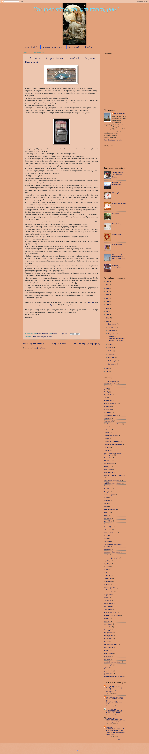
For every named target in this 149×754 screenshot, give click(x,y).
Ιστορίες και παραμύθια (53, 47)
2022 (107, 295)
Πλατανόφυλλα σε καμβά (113, 444)
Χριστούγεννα (109, 464)
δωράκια (107, 512)
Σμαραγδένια (111, 709)
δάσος (106, 506)
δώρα (106, 515)
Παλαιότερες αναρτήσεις (87, 343)
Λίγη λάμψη (116, 234)
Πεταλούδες (116, 224)
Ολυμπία (107, 433)
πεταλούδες (108, 638)
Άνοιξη (106, 392)
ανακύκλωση (108, 472)
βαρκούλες (107, 486)
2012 (107, 371)
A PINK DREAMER (113, 686)
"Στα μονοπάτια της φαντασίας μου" (74, 10)
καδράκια (107, 541)
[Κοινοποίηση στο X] (75, 334)
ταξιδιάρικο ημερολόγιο (112, 662)
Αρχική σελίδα (31, 47)
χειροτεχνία (108, 671)
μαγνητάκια (108, 603)
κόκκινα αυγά (109, 592)
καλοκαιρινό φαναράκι (112, 552)
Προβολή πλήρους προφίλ (113, 140)
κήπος (106, 538)
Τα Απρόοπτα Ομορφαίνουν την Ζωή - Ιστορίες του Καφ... (117, 338)
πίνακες (107, 618)
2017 (107, 311)
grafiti (106, 389)
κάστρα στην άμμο (110, 533)
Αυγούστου (112, 334)
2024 (107, 288)
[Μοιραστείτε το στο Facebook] (77, 334)
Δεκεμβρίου (112, 324)
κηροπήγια (107, 561)
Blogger (76, 750)
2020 (107, 301)
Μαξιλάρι (107, 430)
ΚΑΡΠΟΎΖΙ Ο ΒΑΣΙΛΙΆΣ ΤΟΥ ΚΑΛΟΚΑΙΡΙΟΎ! (114, 712)
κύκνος (106, 598)
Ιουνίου (111, 347)
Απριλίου (111, 354)
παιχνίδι (107, 621)
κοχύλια (107, 584)
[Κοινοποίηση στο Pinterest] (79, 334)
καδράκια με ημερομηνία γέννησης (113, 545)
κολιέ (106, 572)
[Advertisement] (114, 95)
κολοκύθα (107, 575)
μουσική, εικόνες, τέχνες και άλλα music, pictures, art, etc (114, 698)
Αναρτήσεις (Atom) (39, 348)
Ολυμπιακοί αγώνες (111, 436)
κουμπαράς (108, 581)
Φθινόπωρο (107, 461)
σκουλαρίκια (108, 653)
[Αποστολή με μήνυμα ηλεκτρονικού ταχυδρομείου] (71, 334)
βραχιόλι (107, 492)
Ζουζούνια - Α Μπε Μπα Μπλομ (114, 703)
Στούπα (106, 450)
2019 (107, 305)
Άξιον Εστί (108, 395)
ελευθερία (107, 518)
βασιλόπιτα (108, 489)
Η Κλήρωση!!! (117, 244)
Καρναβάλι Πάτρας (111, 415)
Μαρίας (91, 302)
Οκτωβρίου (112, 330)
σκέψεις (106, 650)
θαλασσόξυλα (108, 527)
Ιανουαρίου (112, 364)
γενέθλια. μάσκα (110, 495)
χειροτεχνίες (108, 674)
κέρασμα (107, 536)
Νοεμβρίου (112, 327)
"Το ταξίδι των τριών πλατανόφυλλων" (111, 382)
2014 (107, 321)
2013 (107, 368)
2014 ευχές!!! (116, 193)
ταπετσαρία (108, 665)
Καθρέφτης (108, 406)
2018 (107, 308)
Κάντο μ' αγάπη (111, 718)
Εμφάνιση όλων (122, 739)
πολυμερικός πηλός (110, 644)
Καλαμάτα (108, 409)
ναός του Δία (108, 609)
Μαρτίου (111, 357)
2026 (107, 282)
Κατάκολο (107, 418)
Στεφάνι (107, 447)
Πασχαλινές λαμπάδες (112, 441)
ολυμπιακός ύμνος (110, 612)
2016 (107, 315)
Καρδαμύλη (108, 412)
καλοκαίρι (107, 549)
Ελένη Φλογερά (119, 114)
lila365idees (109, 727)
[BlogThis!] (73, 334)
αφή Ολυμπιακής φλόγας (113, 483)
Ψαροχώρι (107, 467)
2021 (107, 298)
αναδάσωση (108, 469)
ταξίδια (107, 659)
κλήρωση (107, 567)
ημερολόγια (108, 521)
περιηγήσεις (108, 636)
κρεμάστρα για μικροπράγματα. (110, 588)
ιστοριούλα (108, 530)
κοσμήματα (108, 578)
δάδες (106, 503)
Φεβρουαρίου (113, 361)
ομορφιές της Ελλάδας (112, 615)
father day (107, 386)
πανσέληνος (108, 624)
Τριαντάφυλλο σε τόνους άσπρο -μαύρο (113, 454)
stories (49, 337)
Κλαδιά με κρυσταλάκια (113, 424)
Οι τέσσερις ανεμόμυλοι (116, 183)
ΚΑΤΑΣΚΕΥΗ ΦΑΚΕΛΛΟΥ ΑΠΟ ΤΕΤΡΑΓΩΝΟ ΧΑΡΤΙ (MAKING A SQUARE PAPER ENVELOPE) (115, 732)
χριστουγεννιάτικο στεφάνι (114, 676)
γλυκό (106, 498)
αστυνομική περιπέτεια (112, 480)
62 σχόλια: (63, 334)
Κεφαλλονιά (108, 421)
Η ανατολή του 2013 (119, 203)
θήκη (105, 524)
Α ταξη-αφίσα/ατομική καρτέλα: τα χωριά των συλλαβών (114, 690)
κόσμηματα (108, 595)
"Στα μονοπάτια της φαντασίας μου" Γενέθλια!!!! (118, 256)
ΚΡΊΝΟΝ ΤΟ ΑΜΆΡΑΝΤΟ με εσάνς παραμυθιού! (115, 721)
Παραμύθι (116, 214)
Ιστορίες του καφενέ (39, 337)
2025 (107, 285)
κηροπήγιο (107, 564)
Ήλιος (106, 398)
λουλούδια (107, 600)
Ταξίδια (88, 47)
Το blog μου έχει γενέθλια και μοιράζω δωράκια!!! (117, 175)
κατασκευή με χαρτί (111, 558)
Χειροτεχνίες (75, 47)
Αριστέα (53, 305)
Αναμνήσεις (108, 400)
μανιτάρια (108, 606)
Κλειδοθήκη (108, 427)
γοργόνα (107, 500)
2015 (107, 318)
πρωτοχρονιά (108, 647)
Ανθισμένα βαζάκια (111, 403)
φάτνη (106, 668)
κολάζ (106, 569)
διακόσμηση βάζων (110, 509)
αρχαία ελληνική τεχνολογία (114, 475)
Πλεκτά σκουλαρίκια (116, 266)
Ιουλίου (111, 344)
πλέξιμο (107, 641)
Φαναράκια (108, 458)
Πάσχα (106, 438)
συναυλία (107, 656)
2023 (107, 291)
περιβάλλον (108, 633)
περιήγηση (107, 630)
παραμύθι (107, 627)
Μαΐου (110, 351)
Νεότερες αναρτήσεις (33, 343)
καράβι (106, 555)
